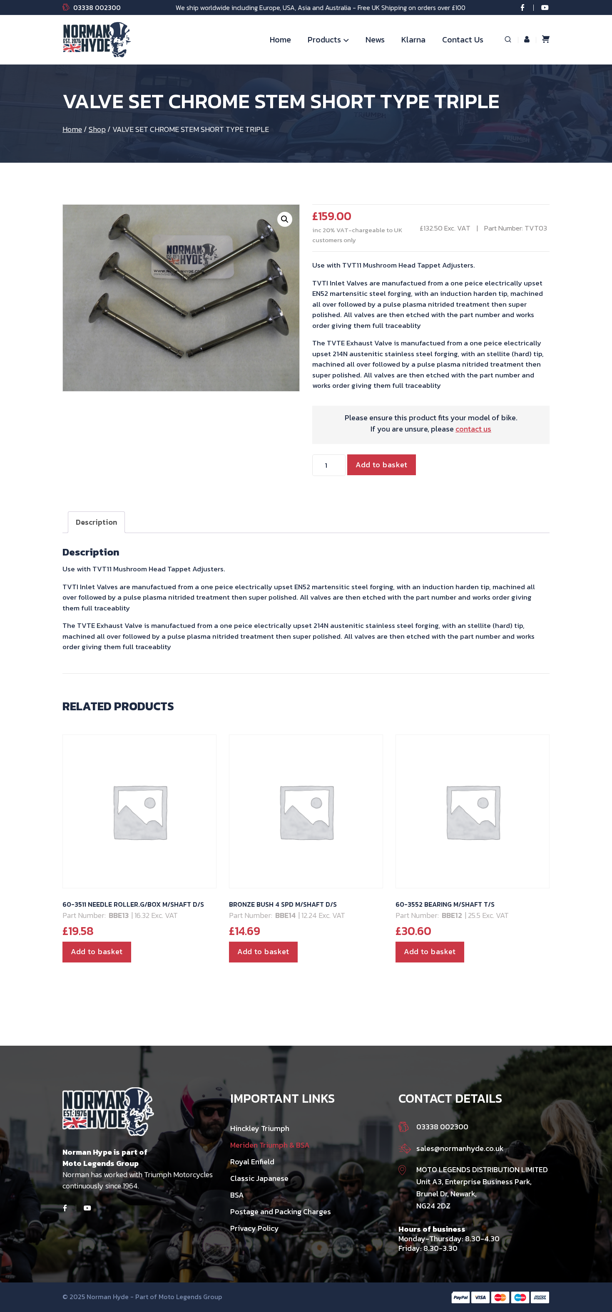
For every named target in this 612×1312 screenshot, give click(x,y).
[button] (284, 219)
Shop (97, 129)
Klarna (413, 39)
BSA (237, 1194)
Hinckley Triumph (259, 1128)
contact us (473, 428)
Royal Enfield (252, 1161)
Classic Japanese (259, 1178)
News (375, 39)
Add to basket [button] (97, 951)
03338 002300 (97, 7)
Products (324, 39)
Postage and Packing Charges (280, 1211)
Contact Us (462, 39)
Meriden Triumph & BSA (270, 1145)
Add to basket (382, 464)
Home (280, 39)
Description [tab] (96, 522)
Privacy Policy (254, 1228)
